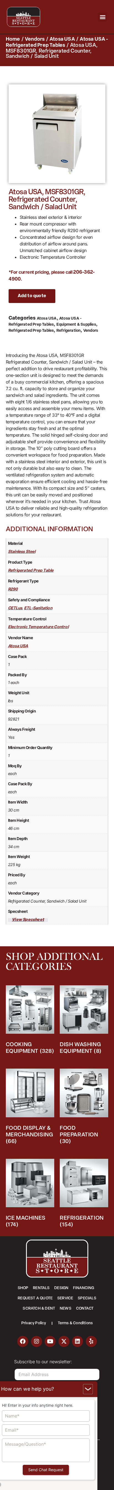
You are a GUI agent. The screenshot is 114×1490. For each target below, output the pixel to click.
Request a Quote (35, 1298)
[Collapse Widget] (88, 1389)
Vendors (35, 39)
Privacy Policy (33, 1323)
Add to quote (32, 296)
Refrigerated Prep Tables (31, 331)
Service (65, 1298)
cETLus (15, 608)
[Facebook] (22, 1341)
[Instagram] (36, 1341)
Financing (83, 1288)
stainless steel (21, 552)
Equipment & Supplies (76, 325)
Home (13, 39)
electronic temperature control (38, 627)
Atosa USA (62, 39)
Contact (85, 1309)
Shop (23, 1288)
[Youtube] (50, 1341)
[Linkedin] (77, 1341)
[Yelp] (91, 1341)
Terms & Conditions (75, 1323)
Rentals (41, 1288)
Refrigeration (68, 331)
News (65, 1309)
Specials (87, 1298)
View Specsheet (28, 920)
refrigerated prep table (31, 571)
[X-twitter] (63, 1341)
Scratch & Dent (39, 1309)
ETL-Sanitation (38, 608)
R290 (13, 589)
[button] (102, 17)
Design (61, 1288)
